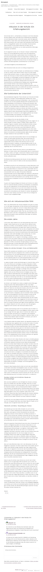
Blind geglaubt (4, 2)
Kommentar (35, 557)
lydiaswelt (10, 522)
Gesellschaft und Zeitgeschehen (22, 23)
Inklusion (31, 23)
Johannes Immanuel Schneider (15, 533)
